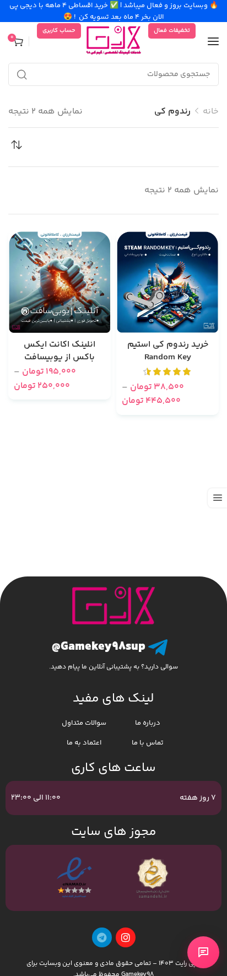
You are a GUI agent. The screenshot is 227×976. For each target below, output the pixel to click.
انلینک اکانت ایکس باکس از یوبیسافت (59, 351)
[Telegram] (102, 937)
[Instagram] (126, 937)
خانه (211, 111)
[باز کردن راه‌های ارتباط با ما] (203, 952)
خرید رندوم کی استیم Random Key (167, 351)
